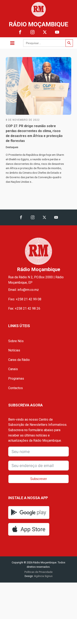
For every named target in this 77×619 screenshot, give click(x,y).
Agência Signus (43, 576)
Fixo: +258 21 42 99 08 (24, 299)
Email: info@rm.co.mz (23, 290)
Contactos (15, 388)
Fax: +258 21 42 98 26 (24, 308)
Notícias (14, 350)
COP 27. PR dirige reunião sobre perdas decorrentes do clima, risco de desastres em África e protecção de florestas (34, 133)
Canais (13, 369)
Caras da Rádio (19, 360)
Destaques (12, 147)
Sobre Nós (16, 341)
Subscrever (38, 479)
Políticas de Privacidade (38, 571)
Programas (16, 378)
